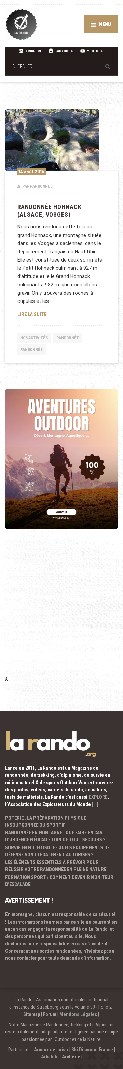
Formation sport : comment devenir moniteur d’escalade (59, 880)
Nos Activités (34, 337)
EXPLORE (98, 797)
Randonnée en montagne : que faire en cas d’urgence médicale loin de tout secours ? (55, 836)
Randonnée (67, 337)
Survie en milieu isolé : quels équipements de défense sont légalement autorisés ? (57, 851)
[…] (95, 804)
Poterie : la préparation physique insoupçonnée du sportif (45, 821)
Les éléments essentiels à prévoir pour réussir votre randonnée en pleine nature (55, 865)
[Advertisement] (61, 611)
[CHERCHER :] (61, 66)
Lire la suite (61, 314)
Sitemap (31, 1014)
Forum (49, 1014)
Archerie (71, 1056)
